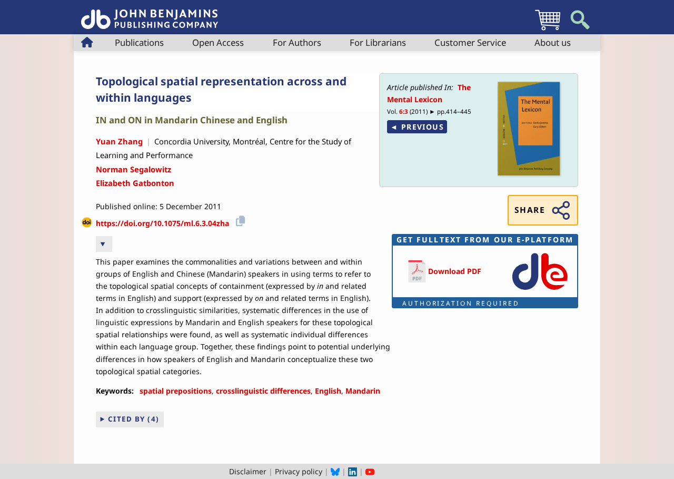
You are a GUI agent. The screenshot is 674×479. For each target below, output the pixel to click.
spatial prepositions (176, 391)
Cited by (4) (134, 419)
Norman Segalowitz (133, 169)
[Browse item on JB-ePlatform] (539, 291)
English (328, 391)
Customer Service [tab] (470, 42)
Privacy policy (298, 471)
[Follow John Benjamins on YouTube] (369, 471)
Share (529, 210)
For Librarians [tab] (378, 42)
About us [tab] (552, 42)
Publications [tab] (139, 42)
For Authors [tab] (297, 42)
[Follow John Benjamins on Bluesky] (335, 471)
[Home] (149, 13)
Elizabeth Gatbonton (135, 183)
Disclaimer (247, 471)
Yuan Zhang (119, 141)
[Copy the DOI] (239, 219)
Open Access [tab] (218, 42)
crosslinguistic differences (263, 391)
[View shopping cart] (547, 30)
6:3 (403, 111)
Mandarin (362, 391)
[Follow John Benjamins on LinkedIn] (352, 471)
